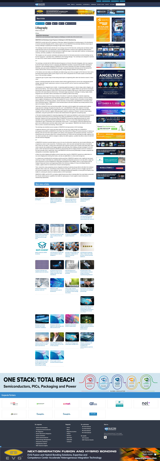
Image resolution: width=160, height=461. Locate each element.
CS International (86, 428)
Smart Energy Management (43, 439)
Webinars (93, 4)
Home (68, 4)
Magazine (78, 4)
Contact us (122, 1)
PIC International (86, 432)
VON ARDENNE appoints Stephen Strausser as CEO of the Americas (56, 344)
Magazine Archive (71, 431)
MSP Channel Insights (42, 445)
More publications (106, 1)
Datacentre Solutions (41, 441)
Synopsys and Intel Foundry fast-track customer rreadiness (40, 326)
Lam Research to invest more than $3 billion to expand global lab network (87, 218)
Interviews (86, 4)
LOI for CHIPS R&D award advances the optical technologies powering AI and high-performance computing (86, 309)
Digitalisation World (41, 443)
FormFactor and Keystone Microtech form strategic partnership (87, 290)
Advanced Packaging (41, 427)
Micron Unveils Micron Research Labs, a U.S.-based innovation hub (70, 201)
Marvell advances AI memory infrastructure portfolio (71, 272)
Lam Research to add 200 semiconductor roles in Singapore (56, 254)
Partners (69, 435)
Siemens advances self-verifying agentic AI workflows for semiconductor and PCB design (86, 345)
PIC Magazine (39, 431)
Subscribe (99, 1)
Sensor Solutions (40, 435)
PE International (86, 430)
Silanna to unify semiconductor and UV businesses (56, 290)
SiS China (112, 4)
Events (107, 4)
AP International (86, 426)
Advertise (69, 437)
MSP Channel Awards (88, 439)
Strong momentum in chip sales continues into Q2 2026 (57, 236)
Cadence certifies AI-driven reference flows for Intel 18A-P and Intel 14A (42, 344)
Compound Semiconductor (43, 429)
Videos (68, 433)
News (72, 4)
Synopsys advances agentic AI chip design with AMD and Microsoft (57, 326)
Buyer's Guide (100, 4)
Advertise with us (115, 1)
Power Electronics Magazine (43, 433)
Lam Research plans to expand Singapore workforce (86, 200)
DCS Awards (85, 437)
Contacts (69, 441)
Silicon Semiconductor (42, 437)
